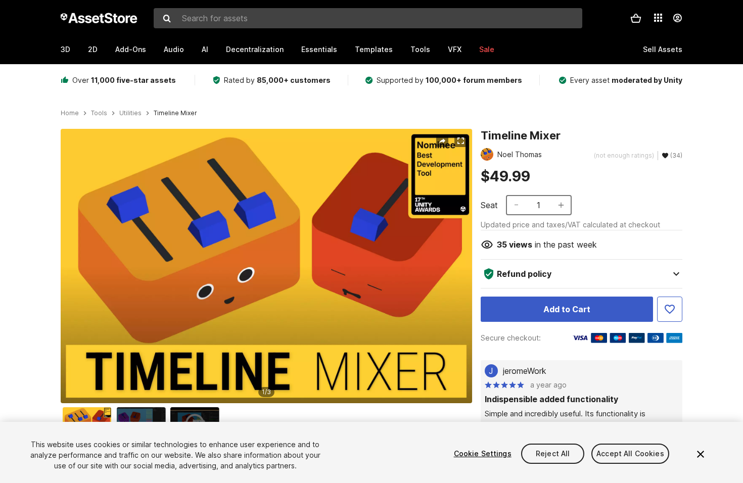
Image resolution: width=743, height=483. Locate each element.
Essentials (319, 49)
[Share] (442, 141)
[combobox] (368, 18)
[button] (636, 18)
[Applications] (658, 18)
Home (70, 113)
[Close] (700, 454)
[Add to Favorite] (669, 309)
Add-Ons (130, 49)
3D (65, 49)
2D (93, 49)
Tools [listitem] (99, 113)
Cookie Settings (483, 453)
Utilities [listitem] (130, 113)
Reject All (553, 453)
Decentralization (255, 49)
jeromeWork (524, 371)
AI (205, 49)
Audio (174, 49)
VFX (454, 49)
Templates (374, 49)
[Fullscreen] (460, 141)
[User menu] (677, 18)
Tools (420, 49)
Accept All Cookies (630, 453)
